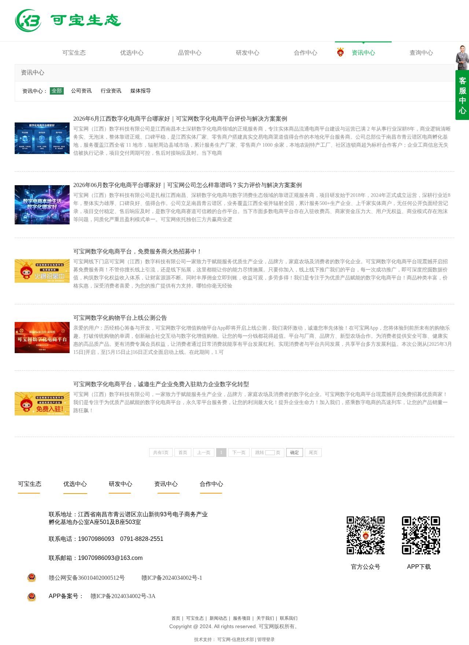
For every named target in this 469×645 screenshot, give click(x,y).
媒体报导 (140, 91)
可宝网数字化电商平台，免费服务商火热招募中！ (137, 251)
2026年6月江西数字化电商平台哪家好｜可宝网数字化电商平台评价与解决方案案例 (180, 119)
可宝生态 (29, 484)
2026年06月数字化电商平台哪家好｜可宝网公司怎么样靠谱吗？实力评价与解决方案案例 (187, 185)
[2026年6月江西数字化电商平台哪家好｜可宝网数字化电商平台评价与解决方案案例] (42, 138)
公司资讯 (81, 91)
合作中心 (211, 484)
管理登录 (266, 639)
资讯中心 (166, 484)
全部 (57, 91)
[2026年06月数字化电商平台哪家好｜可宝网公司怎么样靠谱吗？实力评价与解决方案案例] (42, 204)
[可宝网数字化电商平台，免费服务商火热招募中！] (42, 270)
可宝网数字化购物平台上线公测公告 (120, 318)
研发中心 (120, 484)
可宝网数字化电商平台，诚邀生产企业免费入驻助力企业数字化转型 (161, 384)
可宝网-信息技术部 (235, 639)
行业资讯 (111, 91)
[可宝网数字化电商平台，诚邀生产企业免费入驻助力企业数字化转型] (42, 403)
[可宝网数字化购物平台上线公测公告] (42, 337)
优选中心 (75, 484)
